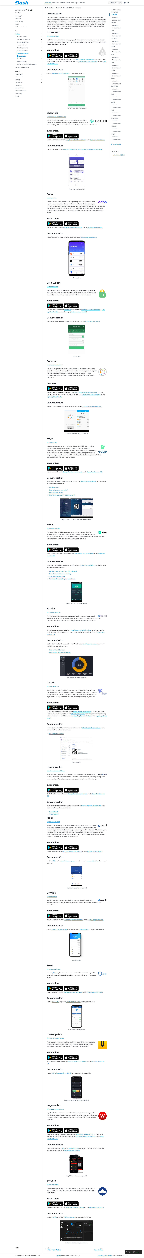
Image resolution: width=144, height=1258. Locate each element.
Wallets (18, 34)
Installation (115, 17)
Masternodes (20, 77)
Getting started (54, 487)
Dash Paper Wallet (22, 48)
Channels (113, 22)
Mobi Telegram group (68, 861)
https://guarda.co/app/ (78, 714)
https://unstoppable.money (55, 1038)
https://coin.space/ (52, 287)
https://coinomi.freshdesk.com (92, 406)
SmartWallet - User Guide (57, 576)
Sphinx (58, 1255)
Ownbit (113, 102)
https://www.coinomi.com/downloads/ (85, 392)
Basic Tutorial (53, 811)
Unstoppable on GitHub (63, 1073)
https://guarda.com (53, 686)
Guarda (113, 78)
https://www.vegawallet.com (55, 1109)
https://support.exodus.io (90, 644)
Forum (82, 3)
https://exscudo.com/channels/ (56, 117)
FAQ (53, 861)
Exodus (113, 70)
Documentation (116, 20)
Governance (19, 74)
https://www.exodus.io (53, 612)
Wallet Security (54, 814)
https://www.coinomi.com (54, 365)
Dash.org (74, 3)
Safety (17, 24)
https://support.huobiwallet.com (91, 806)
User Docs (48, 3)
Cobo (112, 30)
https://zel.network (52, 1184)
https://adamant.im (52, 36)
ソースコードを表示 (119, 155)
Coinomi (113, 46)
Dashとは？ (19, 16)
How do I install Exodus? (56, 650)
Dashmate (19, 85)
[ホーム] (45, 8)
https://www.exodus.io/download (81, 630)
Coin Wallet (114, 38)
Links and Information (22, 27)
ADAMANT (114, 15)
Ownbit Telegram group (59, 929)
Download (115, 49)
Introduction (22, 56)
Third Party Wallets (22, 53)
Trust (112, 110)
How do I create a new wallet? (58, 490)
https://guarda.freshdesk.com (91, 728)
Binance (55, 973)
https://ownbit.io (52, 897)
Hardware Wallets (22, 50)
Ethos (112, 62)
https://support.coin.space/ (91, 321)
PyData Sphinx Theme (105, 1255)
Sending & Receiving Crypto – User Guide (62, 579)
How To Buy (19, 21)
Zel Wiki (54, 1217)
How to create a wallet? (56, 734)
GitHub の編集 (116, 144)
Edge (112, 54)
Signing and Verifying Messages (26, 64)
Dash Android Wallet (23, 42)
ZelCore (113, 134)
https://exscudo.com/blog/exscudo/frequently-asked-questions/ (82, 149)
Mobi (112, 94)
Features (18, 18)
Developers (19, 82)
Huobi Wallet (114, 86)
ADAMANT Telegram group (60, 73)
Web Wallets (20, 59)
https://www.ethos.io (53, 528)
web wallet (67, 310)
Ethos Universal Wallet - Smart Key (60, 574)
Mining (18, 79)
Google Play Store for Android (88, 61)
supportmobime (93, 861)
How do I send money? (56, 492)
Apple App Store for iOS (97, 140)
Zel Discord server (69, 1217)
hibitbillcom (84, 929)
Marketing (19, 93)
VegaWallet (114, 126)
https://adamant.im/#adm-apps (85, 59)
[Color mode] (125, 2)
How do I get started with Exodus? (59, 652)
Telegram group (73, 1148)
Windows (73, 312)
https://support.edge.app (88, 481)
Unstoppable (114, 118)
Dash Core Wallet (22, 37)
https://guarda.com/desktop (82, 712)
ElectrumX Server (21, 90)
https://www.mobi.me (53, 822)
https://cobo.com (52, 198)
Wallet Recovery (21, 61)
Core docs (55, 3)
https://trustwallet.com (54, 969)
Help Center (55, 1002)
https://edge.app (52, 442)
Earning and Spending (22, 67)
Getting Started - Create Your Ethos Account (63, 571)
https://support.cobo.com (89, 237)
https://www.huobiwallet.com (56, 771)
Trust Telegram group (73, 1002)
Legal (17, 96)
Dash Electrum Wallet (23, 39)
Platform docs (64, 3)
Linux (78, 312)
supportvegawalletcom (72, 1150)
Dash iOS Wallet (21, 45)
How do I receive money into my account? (62, 495)
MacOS (84, 312)
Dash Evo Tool (20, 88)
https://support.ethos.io (88, 565)
